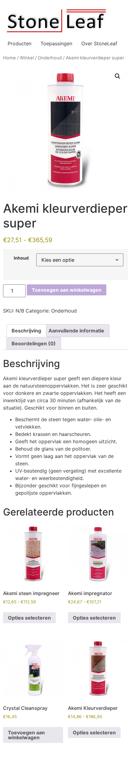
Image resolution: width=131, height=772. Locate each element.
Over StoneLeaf (99, 43)
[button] (117, 76)
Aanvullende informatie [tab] (76, 331)
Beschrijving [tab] (26, 331)
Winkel (27, 58)
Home (9, 58)
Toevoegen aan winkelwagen (66, 290)
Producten (19, 43)
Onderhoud (50, 58)
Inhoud (21, 258)
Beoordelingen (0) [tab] (34, 343)
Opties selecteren (29, 618)
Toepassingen (56, 43)
